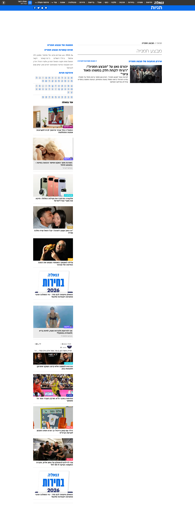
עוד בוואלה (67, 102)
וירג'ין (35, 61)
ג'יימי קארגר (45, 58)
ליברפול (70, 68)
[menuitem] (147, 2)
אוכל (99, 3)
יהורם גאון (45, 65)
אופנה (62, 3)
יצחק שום (37, 65)
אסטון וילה (37, 55)
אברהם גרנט (56, 55)
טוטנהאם (53, 65)
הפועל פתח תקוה (66, 61)
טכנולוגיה (72, 3)
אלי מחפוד (46, 55)
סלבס (113, 3)
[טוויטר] (38, 8)
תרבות (122, 3)
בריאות (91, 3)
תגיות (159, 43)
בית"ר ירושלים (59, 58)
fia (72, 55)
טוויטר (60, 65)
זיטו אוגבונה (68, 65)
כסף (106, 3)
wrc (63, 55)
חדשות (149, 3)
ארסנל (70, 58)
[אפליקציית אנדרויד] (46, 8)
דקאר (35, 58)
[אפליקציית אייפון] (42, 8)
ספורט (140, 3)
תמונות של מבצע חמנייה (60, 45)
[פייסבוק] (34, 8)
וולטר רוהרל (42, 61)
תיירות (82, 3)
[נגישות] (3, 2)
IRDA (68, 55)
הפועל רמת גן (53, 61)
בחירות (131, 3)
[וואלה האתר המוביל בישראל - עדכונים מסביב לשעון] (159, 2)
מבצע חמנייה (148, 43)
